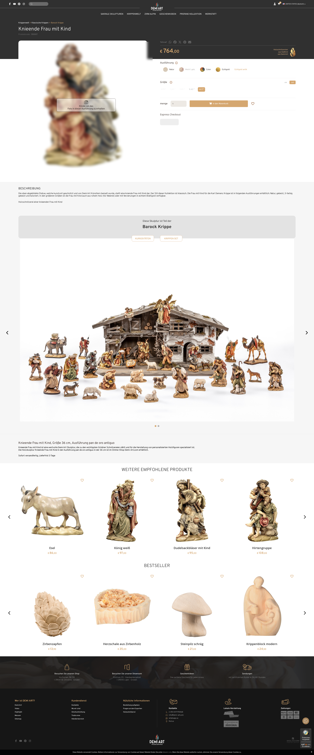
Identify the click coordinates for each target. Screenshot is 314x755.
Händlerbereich (78, 719)
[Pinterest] (184, 42)
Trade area (76, 715)
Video (17, 709)
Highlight (18, 712)
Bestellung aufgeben (131, 705)
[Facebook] (175, 42)
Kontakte (75, 705)
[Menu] (310, 729)
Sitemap (18, 719)
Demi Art (18, 705)
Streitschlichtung (78, 712)
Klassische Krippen (40, 23)
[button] (7, 333)
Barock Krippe (57, 23)
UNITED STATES (294, 4)
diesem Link (167, 752)
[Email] (189, 42)
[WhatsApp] (170, 42)
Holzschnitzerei (129, 712)
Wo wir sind (76, 709)
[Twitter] (179, 42)
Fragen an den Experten (132, 709)
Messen (18, 715)
